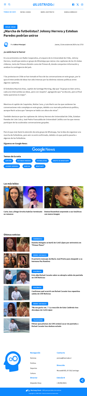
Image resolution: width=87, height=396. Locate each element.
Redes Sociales (39, 255)
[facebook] (73, 4)
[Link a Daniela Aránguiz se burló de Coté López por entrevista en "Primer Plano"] (16, 244)
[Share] (82, 380)
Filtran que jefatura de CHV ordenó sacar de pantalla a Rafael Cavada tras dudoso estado (55, 325)
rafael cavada (23, 12)
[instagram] (82, 4)
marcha (27, 166)
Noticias (33, 358)
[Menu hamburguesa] (5, 4)
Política (33, 363)
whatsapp (40, 166)
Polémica (37, 271)
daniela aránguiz (68, 12)
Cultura (33, 373)
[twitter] (77, 4)
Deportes (33, 368)
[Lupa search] (9, 4)
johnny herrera (11, 166)
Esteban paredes (24, 161)
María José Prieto (45, 12)
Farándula (37, 239)
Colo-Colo (10, 27)
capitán (8, 161)
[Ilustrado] (43, 4)
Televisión (38, 320)
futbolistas (42, 161)
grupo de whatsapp (61, 161)
